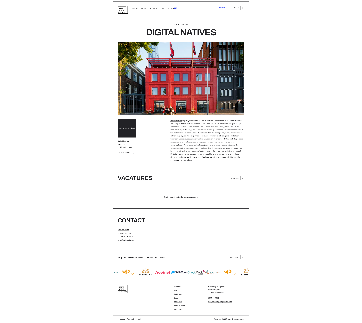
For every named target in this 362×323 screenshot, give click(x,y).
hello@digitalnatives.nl (126, 240)
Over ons (135, 8)
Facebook (130, 319)
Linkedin (139, 319)
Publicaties (153, 8)
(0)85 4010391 (213, 298)
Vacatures (172, 8)
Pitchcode (178, 309)
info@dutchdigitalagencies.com (220, 302)
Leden (162, 8)
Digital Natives (123, 229)
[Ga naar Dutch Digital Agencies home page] (123, 10)
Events (143, 8)
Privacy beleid (179, 305)
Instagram (121, 319)
